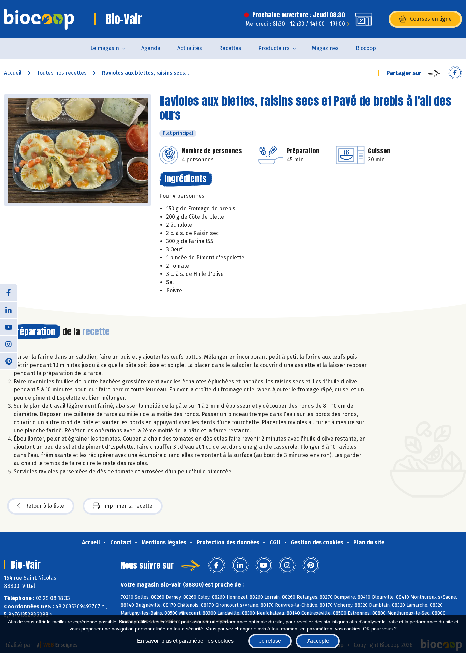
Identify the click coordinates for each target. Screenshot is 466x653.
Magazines (325, 48)
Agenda (150, 48)
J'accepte (317, 641)
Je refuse (270, 641)
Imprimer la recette (127, 506)
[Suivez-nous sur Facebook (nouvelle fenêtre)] (8, 292)
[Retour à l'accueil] (39, 19)
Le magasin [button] (104, 48)
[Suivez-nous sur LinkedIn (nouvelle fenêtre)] (8, 309)
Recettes (230, 48)
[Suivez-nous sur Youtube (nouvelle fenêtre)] (8, 326)
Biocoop (366, 48)
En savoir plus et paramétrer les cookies (185, 641)
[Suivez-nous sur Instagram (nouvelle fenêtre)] (8, 343)
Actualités (189, 48)
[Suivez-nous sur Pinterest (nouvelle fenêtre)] (8, 360)
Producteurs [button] (274, 48)
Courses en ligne (431, 19)
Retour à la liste (44, 506)
